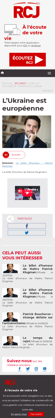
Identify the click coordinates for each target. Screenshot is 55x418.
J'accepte (36, 414)
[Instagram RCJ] (35, 368)
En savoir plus (19, 414)
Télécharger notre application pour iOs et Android (22, 393)
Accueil (7, 83)
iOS (25, 45)
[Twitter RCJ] (27, 368)
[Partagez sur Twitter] (27, 232)
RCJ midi (20, 83)
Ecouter (16, 154)
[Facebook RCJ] (19, 368)
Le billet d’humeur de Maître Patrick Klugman (27, 273)
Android (35, 45)
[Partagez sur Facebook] (27, 225)
